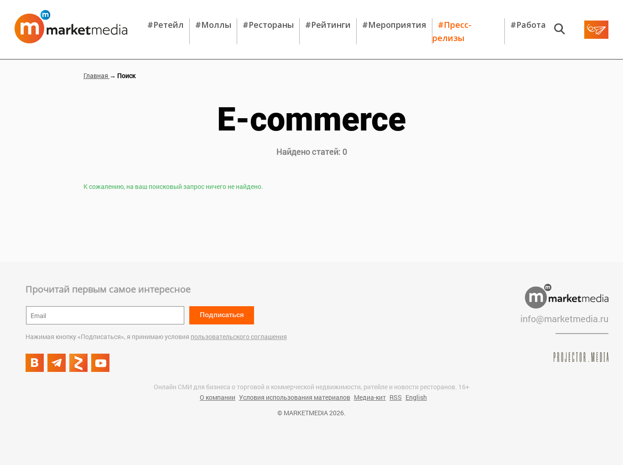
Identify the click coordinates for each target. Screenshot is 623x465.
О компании (217, 397)
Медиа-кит (370, 397)
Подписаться (222, 315)
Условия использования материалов (294, 397)
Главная (96, 75)
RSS (395, 397)
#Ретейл (165, 24)
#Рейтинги (328, 24)
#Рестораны (268, 24)
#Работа (528, 24)
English (416, 397)
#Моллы (213, 24)
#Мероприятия (394, 24)
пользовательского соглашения (239, 336)
